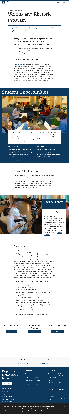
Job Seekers (37, 380)
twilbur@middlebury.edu (23, 363)
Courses (25, 28)
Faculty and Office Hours (16, 28)
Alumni (26, 377)
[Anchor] (40, 59)
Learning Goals (42, 28)
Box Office (50, 393)
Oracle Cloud (61, 389)
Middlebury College (12, 10)
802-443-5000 (5, 391)
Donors (36, 377)
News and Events (24, 31)
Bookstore (50, 389)
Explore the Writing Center (14, 160)
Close (63, 406)
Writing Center (13, 147)
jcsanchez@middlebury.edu (46, 363)
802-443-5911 (12, 399)
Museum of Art (61, 386)
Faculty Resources (14, 31)
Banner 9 (50, 386)
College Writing (33, 28)
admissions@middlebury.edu (8, 396)
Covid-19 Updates (52, 399)
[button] (57, 3)
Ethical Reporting (61, 379)
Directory (50, 403)
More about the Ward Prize (43, 160)
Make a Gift (7, 384)
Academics (19, 10)
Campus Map (51, 396)
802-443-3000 (11, 394)
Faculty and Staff (28, 380)
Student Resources (52, 28)
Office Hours (11, 331)
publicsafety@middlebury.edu (8, 401)
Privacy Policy (39, 411)
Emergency (50, 373)
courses (18, 64)
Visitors (36, 384)
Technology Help (61, 398)
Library (59, 382)
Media (36, 373)
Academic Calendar (52, 377)
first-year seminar (42, 181)
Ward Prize (40, 147)
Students (27, 373)
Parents (27, 384)
